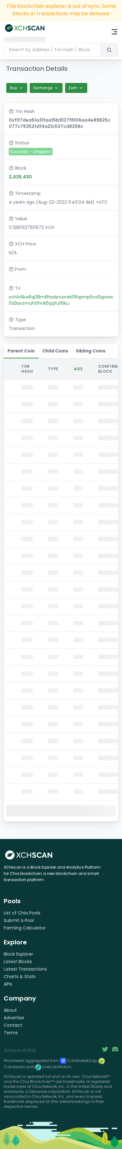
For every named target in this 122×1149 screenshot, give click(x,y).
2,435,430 (20, 177)
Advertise (14, 1018)
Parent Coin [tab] (21, 351)
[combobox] (52, 50)
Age (78, 368)
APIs (8, 984)
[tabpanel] (61, 589)
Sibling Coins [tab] (90, 351)
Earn (73, 87)
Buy (13, 87)
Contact (13, 1025)
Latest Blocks (18, 961)
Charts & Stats (20, 976)
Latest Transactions (25, 969)
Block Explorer (18, 954)
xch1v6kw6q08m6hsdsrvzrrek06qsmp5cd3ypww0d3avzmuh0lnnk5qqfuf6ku (61, 300)
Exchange (43, 87)
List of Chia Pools (22, 913)
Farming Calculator (25, 928)
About (10, 1010)
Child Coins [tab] (55, 351)
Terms (11, 1033)
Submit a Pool (19, 920)
